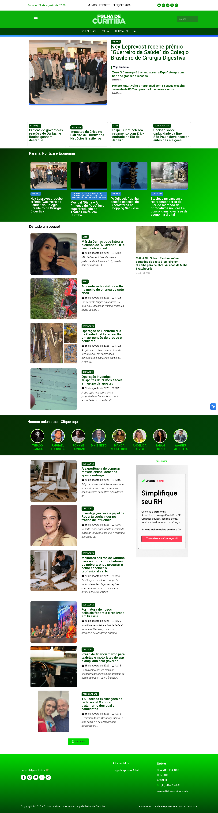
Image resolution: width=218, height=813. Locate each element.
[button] (78, 741)
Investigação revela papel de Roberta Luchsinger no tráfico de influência (103, 516)
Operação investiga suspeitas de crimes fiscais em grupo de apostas (102, 380)
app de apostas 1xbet (127, 770)
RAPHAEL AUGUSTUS (58, 447)
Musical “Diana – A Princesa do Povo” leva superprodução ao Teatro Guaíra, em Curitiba (87, 208)
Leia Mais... (117, 80)
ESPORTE (104, 5)
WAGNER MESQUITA (180, 447)
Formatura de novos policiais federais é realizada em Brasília (103, 613)
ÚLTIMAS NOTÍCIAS (126, 31)
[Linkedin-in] (42, 777)
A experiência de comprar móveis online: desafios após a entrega (101, 472)
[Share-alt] (176, 5)
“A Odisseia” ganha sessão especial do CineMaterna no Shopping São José (125, 203)
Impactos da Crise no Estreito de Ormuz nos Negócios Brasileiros (87, 135)
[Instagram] (163, 5)
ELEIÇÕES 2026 (122, 5)
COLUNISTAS (88, 31)
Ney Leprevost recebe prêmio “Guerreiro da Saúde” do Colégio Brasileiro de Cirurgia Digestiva (150, 52)
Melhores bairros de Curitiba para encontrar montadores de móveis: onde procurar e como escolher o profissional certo (103, 564)
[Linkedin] (172, 5)
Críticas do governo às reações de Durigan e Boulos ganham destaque (46, 135)
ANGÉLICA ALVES (140, 447)
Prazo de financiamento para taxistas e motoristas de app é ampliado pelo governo (103, 657)
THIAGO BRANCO (37, 447)
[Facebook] (159, 5)
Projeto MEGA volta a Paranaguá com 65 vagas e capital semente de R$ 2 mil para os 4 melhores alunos (148, 87)
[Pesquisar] (196, 19)
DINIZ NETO (99, 445)
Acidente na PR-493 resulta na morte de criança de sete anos (103, 289)
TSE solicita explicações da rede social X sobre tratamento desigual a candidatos (102, 704)
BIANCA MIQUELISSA (119, 447)
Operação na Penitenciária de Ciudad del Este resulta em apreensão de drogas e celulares (102, 336)
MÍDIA (105, 31)
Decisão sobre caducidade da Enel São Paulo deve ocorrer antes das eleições (171, 135)
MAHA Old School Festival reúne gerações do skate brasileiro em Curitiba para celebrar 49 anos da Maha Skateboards (161, 263)
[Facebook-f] (23, 777)
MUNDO (92, 5)
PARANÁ (116, 42)
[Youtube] (167, 5)
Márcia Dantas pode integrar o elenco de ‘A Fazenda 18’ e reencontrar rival (103, 245)
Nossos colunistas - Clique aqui (53, 422)
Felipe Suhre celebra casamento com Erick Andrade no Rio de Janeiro (128, 135)
